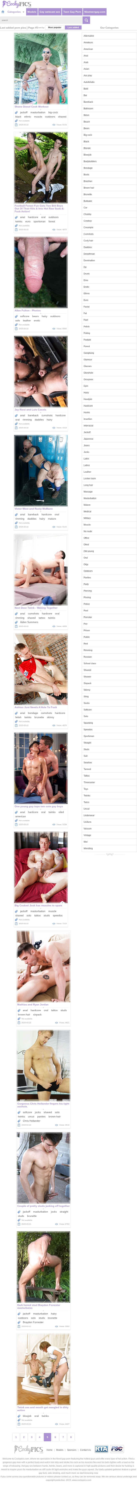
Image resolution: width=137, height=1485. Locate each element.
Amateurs (88, 42)
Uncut (86, 809)
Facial (87, 306)
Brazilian (88, 181)
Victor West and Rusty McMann (34, 508)
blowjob (27, 1415)
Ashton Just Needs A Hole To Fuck (36, 707)
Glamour (88, 359)
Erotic (86, 287)
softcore (24, 316)
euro (28, 221)
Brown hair (89, 188)
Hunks (87, 412)
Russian (88, 657)
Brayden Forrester (33, 1322)
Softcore (88, 709)
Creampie (88, 227)
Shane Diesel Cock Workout (32, 106)
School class (90, 663)
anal (22, 217)
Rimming (88, 650)
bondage (33, 713)
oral (43, 217)
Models (31, 11)
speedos (57, 915)
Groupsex (88, 379)
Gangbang (89, 353)
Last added (73, 27)
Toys (86, 789)
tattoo (42, 617)
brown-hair (24, 1014)
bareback (33, 415)
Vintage (87, 835)
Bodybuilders (90, 161)
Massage (88, 491)
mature (52, 518)
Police (87, 604)
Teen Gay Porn (72, 11)
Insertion (88, 419)
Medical (87, 511)
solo (17, 320)
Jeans (87, 445)
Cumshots (88, 234)
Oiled (86, 544)
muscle (38, 116)
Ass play (88, 75)
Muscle (87, 525)
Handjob (88, 399)
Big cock (88, 135)
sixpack (37, 1014)
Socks (87, 703)
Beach (87, 122)
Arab (86, 62)
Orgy (86, 564)
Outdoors (88, 571)
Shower (87, 676)
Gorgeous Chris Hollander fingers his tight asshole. (43, 1105)
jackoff (23, 112)
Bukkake (88, 201)
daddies (39, 419)
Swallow (88, 762)
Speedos (88, 729)
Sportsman (89, 736)
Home (49, 1450)
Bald (86, 88)
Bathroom (88, 108)
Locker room (90, 478)
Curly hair (88, 240)
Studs (86, 749)
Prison (87, 630)
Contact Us (85, 1450)
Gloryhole (88, 373)
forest (52, 221)
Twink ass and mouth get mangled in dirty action (42, 1409)
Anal (86, 55)
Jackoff (87, 432)
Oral (86, 558)
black (18, 116)
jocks (38, 1112)
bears (35, 316)
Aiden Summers (29, 622)
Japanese (88, 439)
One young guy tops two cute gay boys (39, 806)
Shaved (87, 670)
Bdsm (86, 115)
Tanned (87, 769)
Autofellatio (89, 82)
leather (27, 320)
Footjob (87, 340)
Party (86, 584)
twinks (18, 221)
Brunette (88, 194)
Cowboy (88, 221)
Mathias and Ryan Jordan (33, 1004)
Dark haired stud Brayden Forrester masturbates (38, 1306)
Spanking (88, 723)
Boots (86, 174)
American (88, 49)
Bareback (88, 102)
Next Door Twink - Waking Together (36, 607)
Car (85, 207)
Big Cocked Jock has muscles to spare (38, 905)
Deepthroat (89, 254)
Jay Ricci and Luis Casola (30, 409)
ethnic (27, 116)
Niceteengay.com (94, 11)
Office (86, 538)
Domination (89, 260)
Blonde (87, 148)
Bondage (88, 168)
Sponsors (71, 1450)
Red (86, 643)
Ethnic (87, 293)
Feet (86, 320)
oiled (61, 812)
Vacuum (88, 828)
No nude (88, 531)
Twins (86, 802)
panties (41, 1116)
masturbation (38, 112)
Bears (86, 128)
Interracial (88, 425)
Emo (86, 280)
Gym (86, 386)
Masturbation (90, 498)
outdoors (50, 116)
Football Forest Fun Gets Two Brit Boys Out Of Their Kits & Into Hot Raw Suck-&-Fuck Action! (39, 208)
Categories (14, 11)
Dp (85, 267)
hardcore (33, 217)
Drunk (87, 273)
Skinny (87, 690)
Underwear (89, 815)
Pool (86, 610)
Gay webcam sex (50, 11)
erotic (37, 320)
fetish (18, 717)
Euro (86, 300)
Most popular (54, 27)
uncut (31, 1116)
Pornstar (88, 617)
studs (47, 915)
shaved (62, 116)
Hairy (86, 392)
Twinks (87, 795)
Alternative (89, 36)
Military (87, 518)
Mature (87, 505)
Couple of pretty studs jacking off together (43, 1205)
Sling (86, 696)
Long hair (88, 485)
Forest (87, 346)
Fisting (87, 333)
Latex (86, 458)
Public (87, 637)
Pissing (87, 597)
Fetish (87, 326)
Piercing (88, 591)
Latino (87, 465)
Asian (86, 69)
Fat (85, 313)
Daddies (88, 247)
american (20, 816)
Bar (85, 95)
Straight (87, 743)
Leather (87, 472)
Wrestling (88, 848)
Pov (85, 624)
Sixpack (87, 683)
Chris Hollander (31, 1120)
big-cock (53, 112)
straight (64, 1211)
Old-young (89, 551)
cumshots (47, 415)
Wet (85, 842)
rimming (27, 419)
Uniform (87, 822)
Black (86, 141)
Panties (87, 577)
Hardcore (88, 406)
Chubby (87, 214)
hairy (44, 316)
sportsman (39, 221)
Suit (85, 756)
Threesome (89, 782)
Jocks (86, 452)
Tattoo (87, 776)
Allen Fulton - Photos (28, 310)
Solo (86, 716)
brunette (39, 717)
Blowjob (88, 155)
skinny (50, 717)
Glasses (88, 366)
